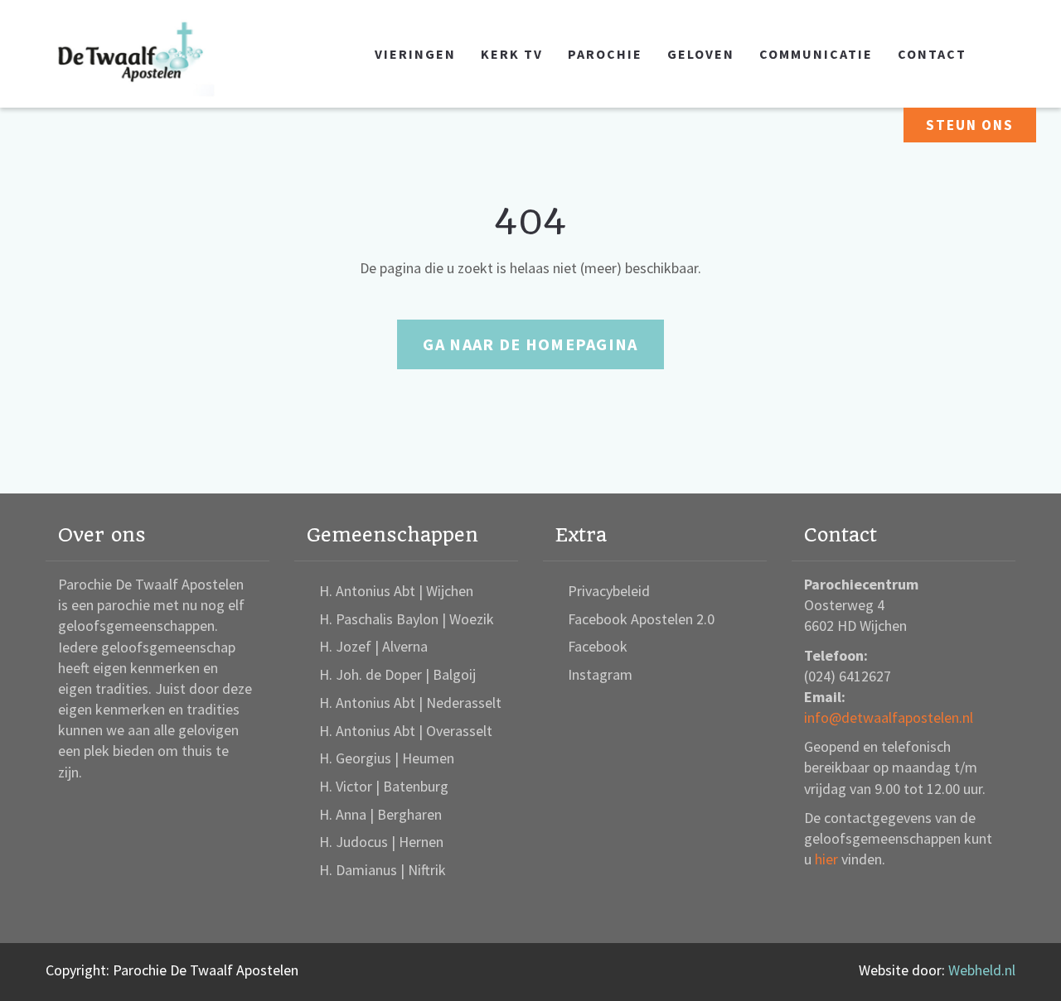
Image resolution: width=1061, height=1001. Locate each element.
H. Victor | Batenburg (383, 786)
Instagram (600, 674)
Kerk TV (512, 54)
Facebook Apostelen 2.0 (641, 618)
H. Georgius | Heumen (386, 758)
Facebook (597, 646)
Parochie (605, 54)
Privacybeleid (609, 590)
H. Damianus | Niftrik (382, 869)
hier (826, 859)
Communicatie (816, 54)
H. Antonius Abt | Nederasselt (410, 702)
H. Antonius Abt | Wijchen (396, 590)
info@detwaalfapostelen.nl (888, 717)
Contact (932, 54)
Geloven (700, 54)
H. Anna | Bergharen (380, 814)
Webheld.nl (981, 969)
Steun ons (970, 125)
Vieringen (415, 54)
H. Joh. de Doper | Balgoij (397, 674)
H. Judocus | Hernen (381, 841)
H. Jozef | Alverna (373, 646)
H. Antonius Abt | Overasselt (405, 730)
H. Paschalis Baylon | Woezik (406, 618)
